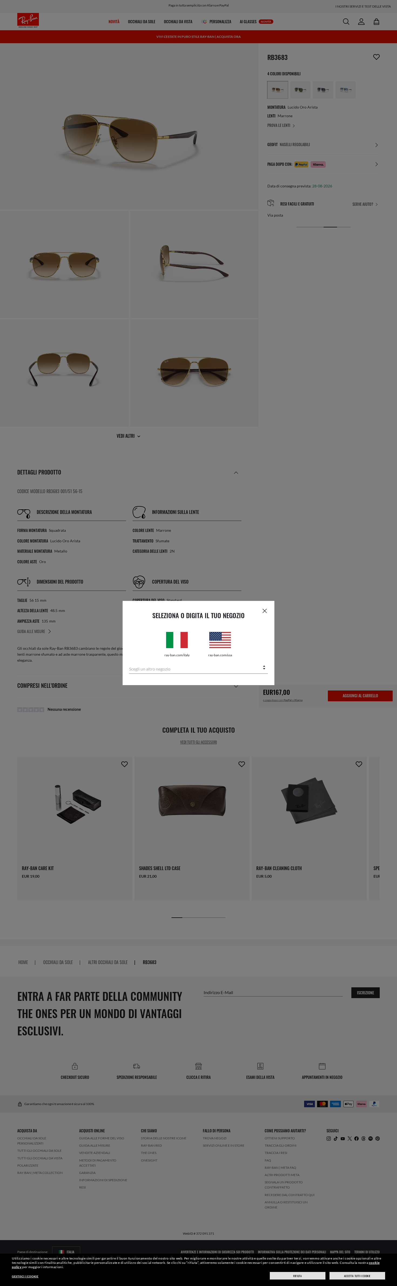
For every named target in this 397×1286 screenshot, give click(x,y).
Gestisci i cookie (25, 1276)
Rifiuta (297, 1276)
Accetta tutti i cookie (357, 1276)
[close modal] (264, 610)
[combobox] (198, 668)
